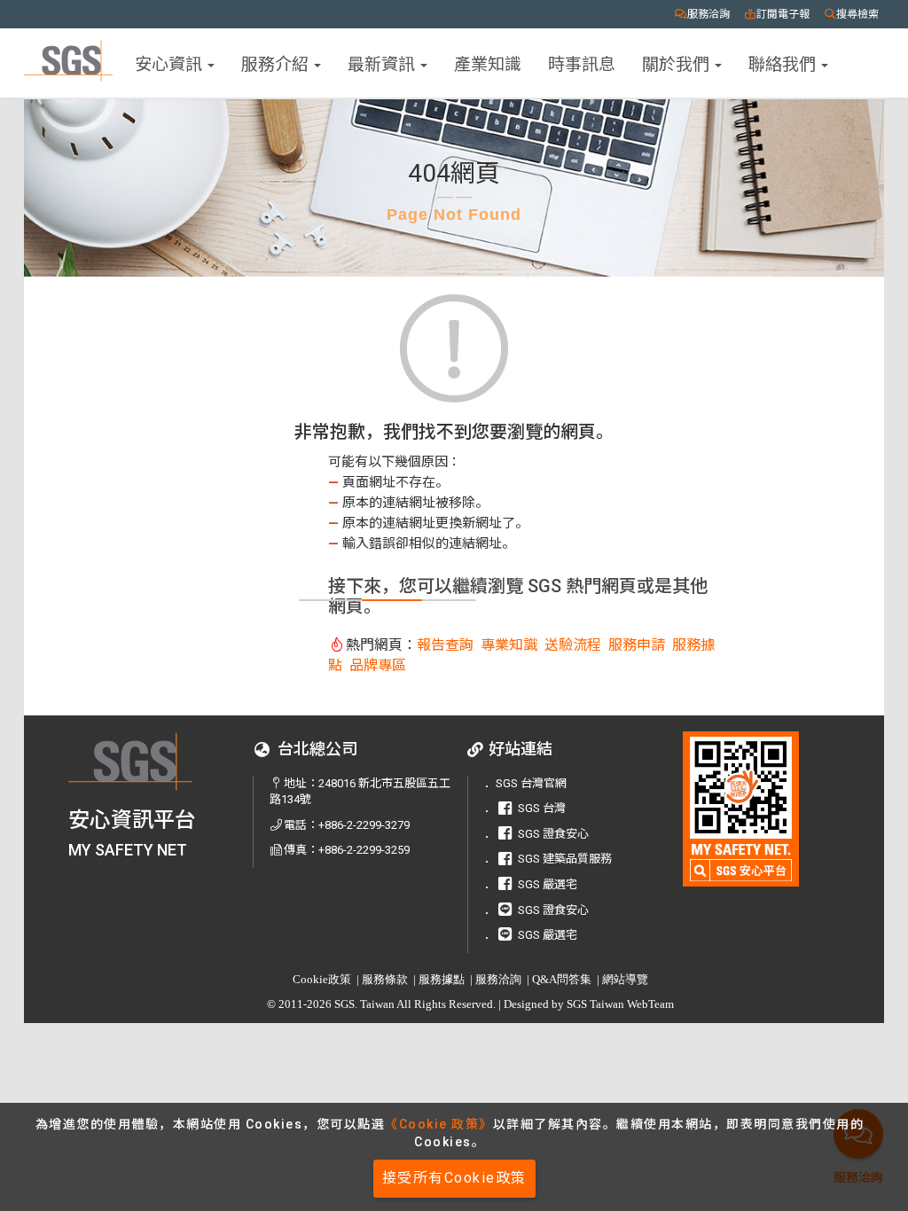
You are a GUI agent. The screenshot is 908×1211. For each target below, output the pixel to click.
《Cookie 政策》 (439, 1124)
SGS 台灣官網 (531, 783)
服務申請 (636, 645)
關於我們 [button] (677, 62)
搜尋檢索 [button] (857, 14)
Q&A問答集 (561, 979)
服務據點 (442, 979)
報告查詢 (445, 645)
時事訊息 (581, 62)
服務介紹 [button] (276, 62)
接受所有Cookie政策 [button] (454, 1177)
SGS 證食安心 (553, 833)
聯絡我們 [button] (783, 62)
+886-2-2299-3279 (364, 825)
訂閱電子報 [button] (783, 14)
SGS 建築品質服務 (565, 858)
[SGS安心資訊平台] (741, 809)
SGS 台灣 (542, 808)
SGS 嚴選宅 (547, 884)
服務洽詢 (498, 979)
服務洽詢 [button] (708, 14)
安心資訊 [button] (170, 62)
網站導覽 (625, 979)
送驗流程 (572, 645)
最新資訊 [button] (383, 62)
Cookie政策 (322, 979)
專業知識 (509, 645)
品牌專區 (377, 665)
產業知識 (487, 62)
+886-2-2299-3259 (364, 849)
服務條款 (385, 979)
